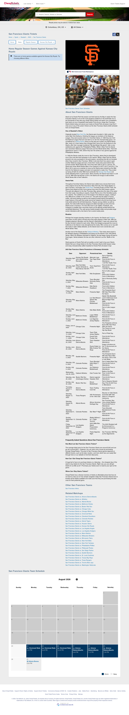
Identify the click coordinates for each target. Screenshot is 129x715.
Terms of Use (64, 694)
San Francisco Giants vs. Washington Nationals (81, 565)
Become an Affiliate (103, 691)
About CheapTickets (7, 691)
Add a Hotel (113, 691)
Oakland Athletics (93, 232)
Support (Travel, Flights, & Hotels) (24, 691)
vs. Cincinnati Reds (33, 648)
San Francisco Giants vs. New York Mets (78, 541)
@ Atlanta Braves (33, 661)
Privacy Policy (73, 694)
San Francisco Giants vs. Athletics (76, 499)
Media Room (85, 691)
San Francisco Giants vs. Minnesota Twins (79, 538)
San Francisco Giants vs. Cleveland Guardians (80, 516)
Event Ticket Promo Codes (52, 694)
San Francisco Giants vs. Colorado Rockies (79, 519)
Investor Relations (72, 691)
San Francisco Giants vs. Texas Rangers (79, 560)
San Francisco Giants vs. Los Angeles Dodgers (81, 531)
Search (90, 14)
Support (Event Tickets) (40, 691)
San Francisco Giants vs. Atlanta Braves (78, 502)
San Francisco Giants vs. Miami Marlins (78, 533)
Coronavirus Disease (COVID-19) (57, 691)
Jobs (80, 691)
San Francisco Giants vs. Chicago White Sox (80, 511)
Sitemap (80, 694)
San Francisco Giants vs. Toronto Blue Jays (79, 563)
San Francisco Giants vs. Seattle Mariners (79, 553)
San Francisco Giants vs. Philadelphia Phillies (80, 545)
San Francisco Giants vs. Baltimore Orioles (79, 504)
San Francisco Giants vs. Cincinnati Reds (79, 514)
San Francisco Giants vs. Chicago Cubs (78, 509)
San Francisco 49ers (72, 488)
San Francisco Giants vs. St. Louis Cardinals (80, 555)
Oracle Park (89, 187)
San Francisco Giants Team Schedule (78, 108)
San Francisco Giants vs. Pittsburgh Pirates (79, 548)
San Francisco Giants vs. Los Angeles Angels (80, 528)
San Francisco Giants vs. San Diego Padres (79, 550)
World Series (80, 141)
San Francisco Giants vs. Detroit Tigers (78, 521)
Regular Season (31, 42)
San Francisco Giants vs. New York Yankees (80, 543)
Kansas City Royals (105, 172)
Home (12, 42)
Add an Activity (121, 691)
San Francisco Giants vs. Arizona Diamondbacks (81, 497)
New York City (81, 134)
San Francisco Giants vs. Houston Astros (79, 524)
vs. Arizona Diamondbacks (78, 649)
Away (20, 42)
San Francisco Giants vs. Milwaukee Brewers (80, 536)
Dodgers (112, 218)
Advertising (94, 691)
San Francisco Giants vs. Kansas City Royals (80, 526)
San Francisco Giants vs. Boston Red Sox (79, 506)
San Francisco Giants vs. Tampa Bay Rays (79, 558)
